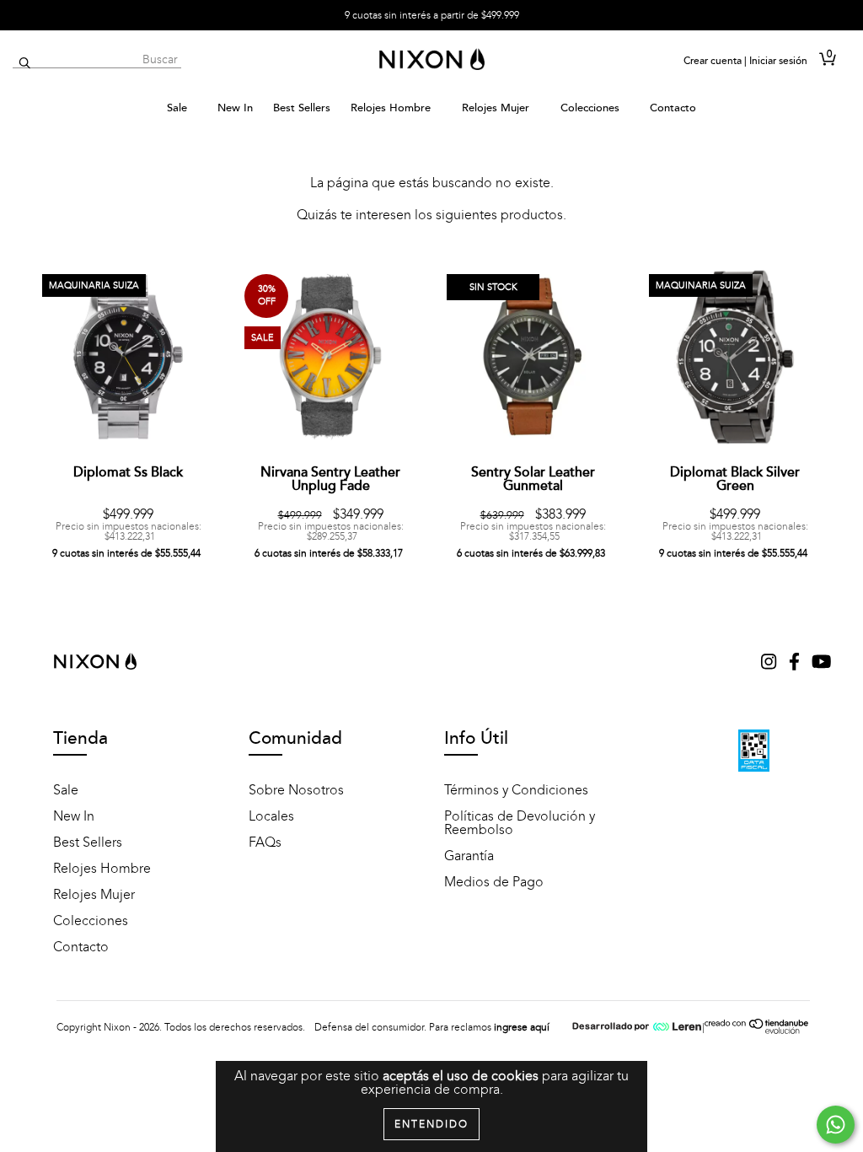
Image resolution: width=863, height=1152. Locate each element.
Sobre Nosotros (296, 790)
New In (235, 108)
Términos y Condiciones (516, 790)
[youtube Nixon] (821, 663)
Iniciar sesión (778, 61)
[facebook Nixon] (796, 663)
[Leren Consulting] (637, 1027)
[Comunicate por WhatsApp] (836, 1125)
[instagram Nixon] (770, 663)
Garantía (469, 856)
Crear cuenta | (715, 61)
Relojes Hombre (392, 108)
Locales (271, 816)
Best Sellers (301, 108)
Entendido (431, 1124)
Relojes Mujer (497, 108)
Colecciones (591, 108)
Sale (178, 108)
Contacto (673, 108)
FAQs (265, 842)
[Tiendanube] (757, 1031)
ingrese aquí (521, 1027)
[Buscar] (25, 64)
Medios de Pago (494, 882)
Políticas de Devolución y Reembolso (519, 823)
